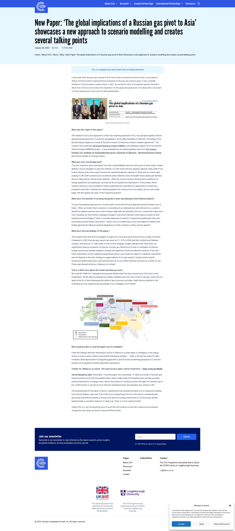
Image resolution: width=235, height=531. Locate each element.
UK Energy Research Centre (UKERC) (109, 146)
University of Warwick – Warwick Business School (139, 153)
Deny (202, 524)
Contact (126, 474)
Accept (181, 524)
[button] (230, 505)
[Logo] (41, 463)
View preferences (222, 524)
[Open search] (198, 3)
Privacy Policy (161, 444)
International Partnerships (168, 3)
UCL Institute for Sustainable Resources (98, 153)
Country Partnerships (143, 3)
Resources (190, 3)
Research (124, 3)
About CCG (110, 3)
